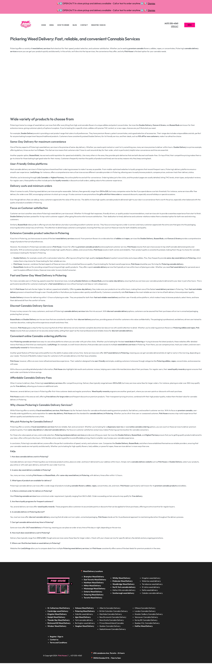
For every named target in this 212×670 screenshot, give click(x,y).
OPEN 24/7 (174, 26)
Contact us (54, 639)
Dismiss (151, 3)
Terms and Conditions (58, 642)
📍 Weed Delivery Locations (91, 571)
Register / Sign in (56, 636)
